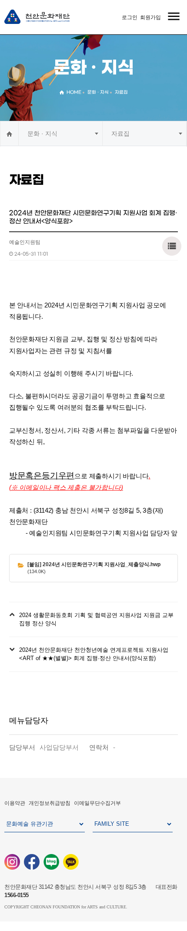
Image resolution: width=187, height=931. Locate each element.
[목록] (172, 245)
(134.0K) (93, 567)
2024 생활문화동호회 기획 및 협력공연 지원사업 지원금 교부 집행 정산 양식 (96, 619)
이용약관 (14, 803)
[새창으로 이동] (12, 861)
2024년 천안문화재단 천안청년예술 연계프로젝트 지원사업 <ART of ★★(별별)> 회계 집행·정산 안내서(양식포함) (93, 654)
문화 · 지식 (42, 133)
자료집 (120, 133)
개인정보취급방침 (49, 803)
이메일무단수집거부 (97, 803)
